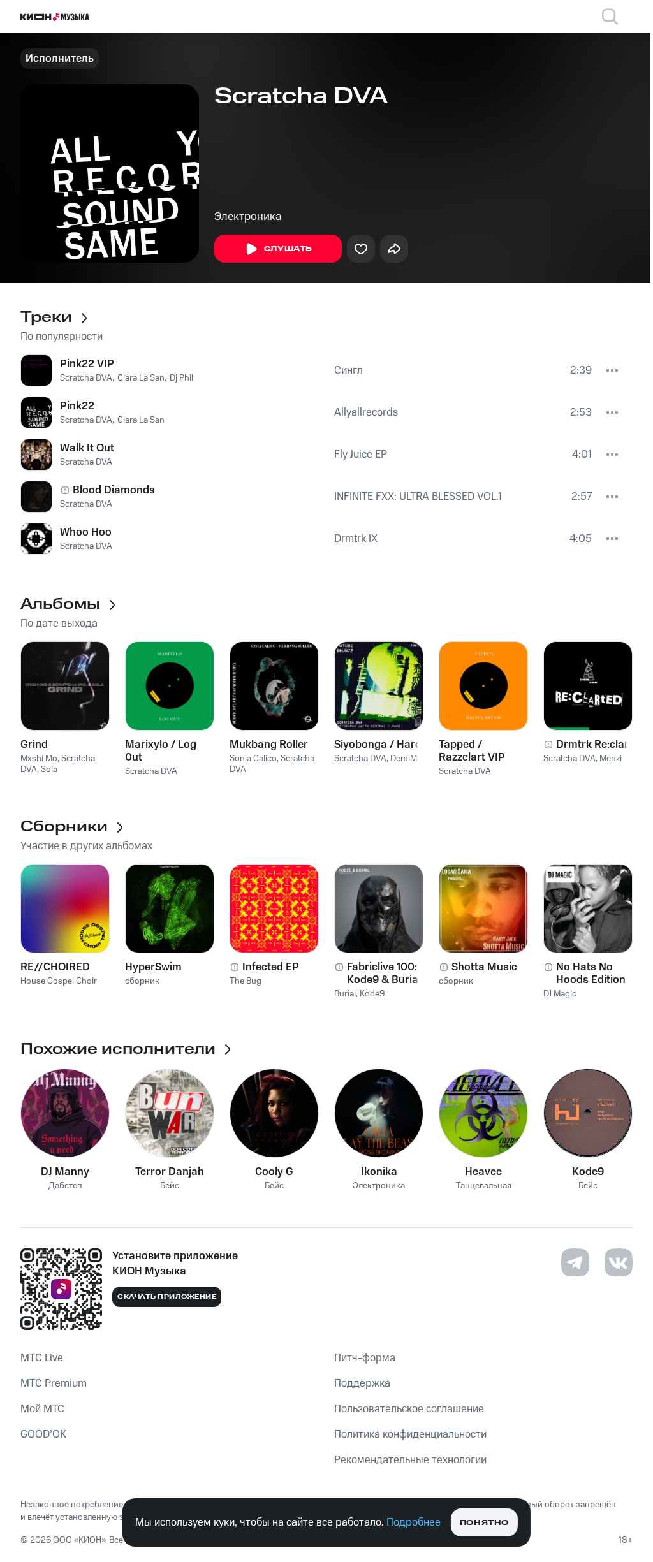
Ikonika (379, 1171)
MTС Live (41, 1358)
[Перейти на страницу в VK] (619, 1262)
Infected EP (270, 967)
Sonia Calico (253, 758)
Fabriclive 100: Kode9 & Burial (384, 973)
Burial (345, 994)
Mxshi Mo (38, 758)
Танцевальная (483, 1186)
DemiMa (406, 758)
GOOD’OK (43, 1434)
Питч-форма (364, 1358)
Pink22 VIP (87, 364)
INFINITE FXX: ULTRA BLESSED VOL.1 (418, 496)
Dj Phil (181, 378)
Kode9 (372, 994)
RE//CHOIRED (55, 967)
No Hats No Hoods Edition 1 (594, 973)
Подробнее (413, 1522)
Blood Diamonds (114, 490)
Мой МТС (42, 1409)
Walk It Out (87, 448)
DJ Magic (559, 994)
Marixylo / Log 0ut (160, 751)
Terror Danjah (169, 1171)
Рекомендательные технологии (410, 1460)
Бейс (169, 1186)
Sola (49, 769)
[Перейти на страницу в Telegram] (575, 1262)
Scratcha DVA (86, 378)
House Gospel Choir (58, 981)
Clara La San (141, 378)
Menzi (610, 758)
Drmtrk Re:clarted (600, 744)
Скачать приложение (166, 1296)
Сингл (348, 370)
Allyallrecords (366, 412)
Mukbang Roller (269, 744)
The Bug (245, 981)
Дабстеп (65, 1186)
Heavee (483, 1171)
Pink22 (77, 406)
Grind (34, 744)
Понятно (484, 1522)
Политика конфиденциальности (410, 1434)
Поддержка (362, 1383)
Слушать (288, 249)
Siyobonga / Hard (378, 744)
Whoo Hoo (86, 532)
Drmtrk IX (356, 538)
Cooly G (274, 1171)
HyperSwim (153, 967)
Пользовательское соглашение (409, 1409)
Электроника (248, 216)
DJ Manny (65, 1171)
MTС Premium (53, 1383)
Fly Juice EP (360, 454)
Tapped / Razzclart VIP (472, 751)
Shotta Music (484, 967)
